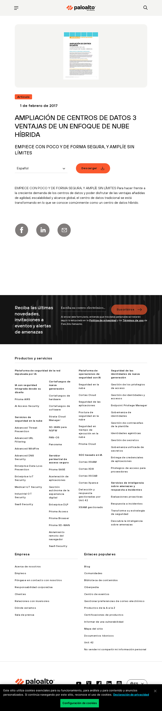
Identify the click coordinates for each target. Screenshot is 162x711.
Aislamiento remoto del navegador (57, 536)
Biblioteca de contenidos (101, 580)
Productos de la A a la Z (99, 607)
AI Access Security (27, 406)
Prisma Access (58, 511)
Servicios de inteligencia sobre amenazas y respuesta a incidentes (127, 486)
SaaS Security (24, 504)
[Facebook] (21, 230)
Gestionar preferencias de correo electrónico (114, 601)
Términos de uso (133, 320)
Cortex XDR (86, 468)
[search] (145, 8)
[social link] (78, 683)
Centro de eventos (96, 594)
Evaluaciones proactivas (127, 496)
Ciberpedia (91, 587)
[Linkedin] (43, 230)
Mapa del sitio (93, 628)
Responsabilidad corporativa (34, 587)
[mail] (64, 230)
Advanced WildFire (27, 448)
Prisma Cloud (87, 444)
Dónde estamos (25, 607)
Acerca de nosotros (28, 566)
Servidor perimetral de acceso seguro (59, 459)
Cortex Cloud (87, 395)
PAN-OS (54, 437)
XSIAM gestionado (91, 507)
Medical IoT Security (28, 487)
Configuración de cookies (79, 703)
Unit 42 (88, 642)
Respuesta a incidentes (127, 503)
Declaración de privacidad (131, 694)
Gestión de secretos (125, 440)
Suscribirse (126, 309)
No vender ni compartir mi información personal (115, 649)
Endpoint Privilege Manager (129, 405)
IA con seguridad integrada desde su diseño (28, 389)
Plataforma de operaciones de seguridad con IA (90, 374)
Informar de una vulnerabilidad (104, 621)
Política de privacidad (102, 320)
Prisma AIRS (22, 399)
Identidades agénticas (126, 433)
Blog (87, 566)
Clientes (20, 594)
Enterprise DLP (58, 504)
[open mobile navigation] (16, 8)
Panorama (55, 444)
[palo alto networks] (81, 8)
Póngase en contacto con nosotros (38, 580)
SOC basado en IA (90, 454)
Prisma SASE (57, 469)
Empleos (20, 573)
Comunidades (93, 573)
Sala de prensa (24, 614)
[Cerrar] (155, 691)
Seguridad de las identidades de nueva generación (125, 374)
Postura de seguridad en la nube (89, 416)
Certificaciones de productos (103, 614)
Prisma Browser (59, 518)
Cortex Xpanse (88, 482)
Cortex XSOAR (88, 475)
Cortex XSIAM (88, 461)
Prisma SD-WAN (59, 525)
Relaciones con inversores (32, 601)
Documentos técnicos (99, 635)
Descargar (89, 168)
